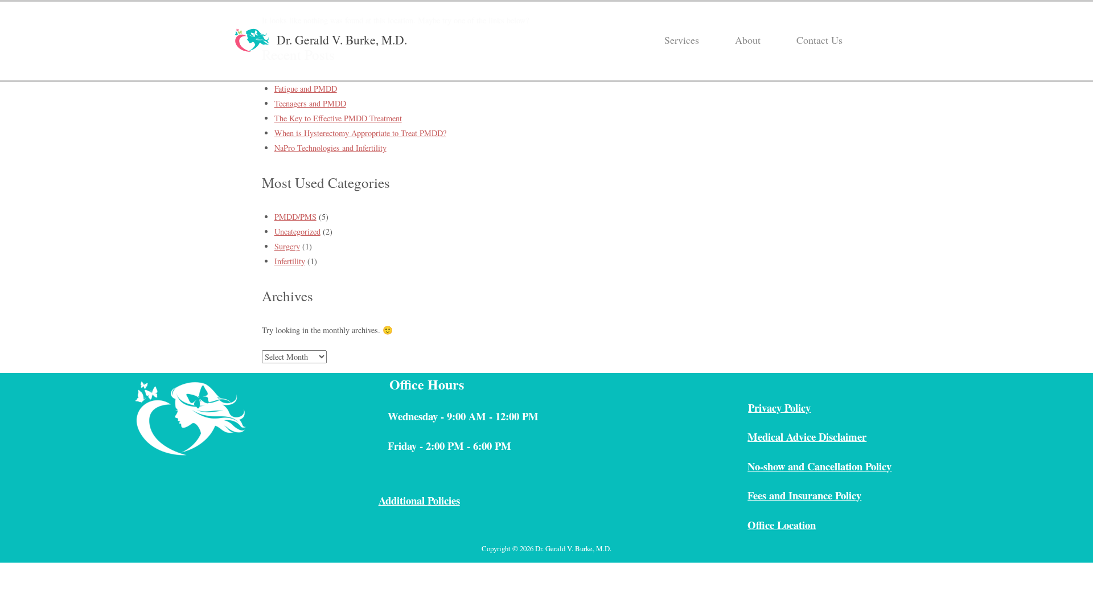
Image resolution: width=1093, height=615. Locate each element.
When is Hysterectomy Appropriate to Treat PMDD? (360, 133)
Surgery (287, 246)
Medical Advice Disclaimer (806, 436)
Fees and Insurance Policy (804, 495)
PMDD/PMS (295, 216)
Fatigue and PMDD (305, 88)
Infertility (289, 261)
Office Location (781, 524)
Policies (444, 500)
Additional (403, 500)
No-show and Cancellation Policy (819, 466)
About (748, 40)
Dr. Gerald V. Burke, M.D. (342, 39)
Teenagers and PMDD (310, 103)
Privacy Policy (779, 407)
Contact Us (819, 40)
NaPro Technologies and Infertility (330, 147)
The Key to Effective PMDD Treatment (338, 118)
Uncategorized (297, 231)
